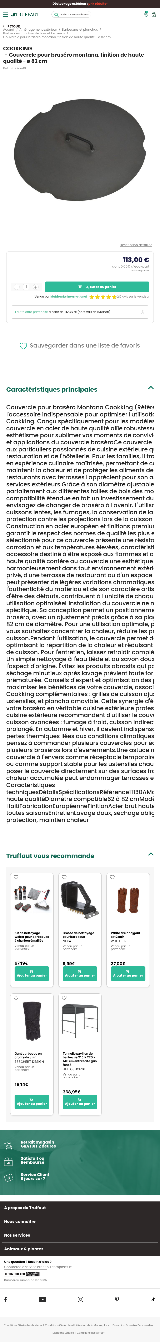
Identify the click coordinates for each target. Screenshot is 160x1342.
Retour (14, 26)
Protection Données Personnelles (132, 1325)
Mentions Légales (63, 1333)
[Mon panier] (153, 14)
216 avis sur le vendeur (133, 296)
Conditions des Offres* (91, 1333)
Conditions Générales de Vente (23, 1325)
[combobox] (71, 14)
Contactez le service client (25, 1267)
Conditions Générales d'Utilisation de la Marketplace (77, 1325)
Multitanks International (68, 296)
